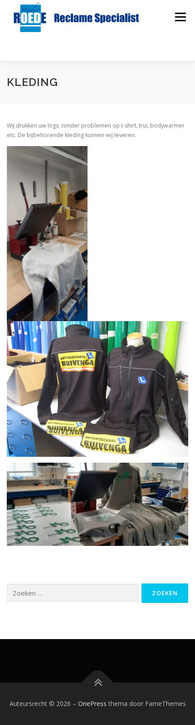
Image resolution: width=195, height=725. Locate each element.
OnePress (92, 703)
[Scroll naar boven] (98, 683)
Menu (179, 17)
